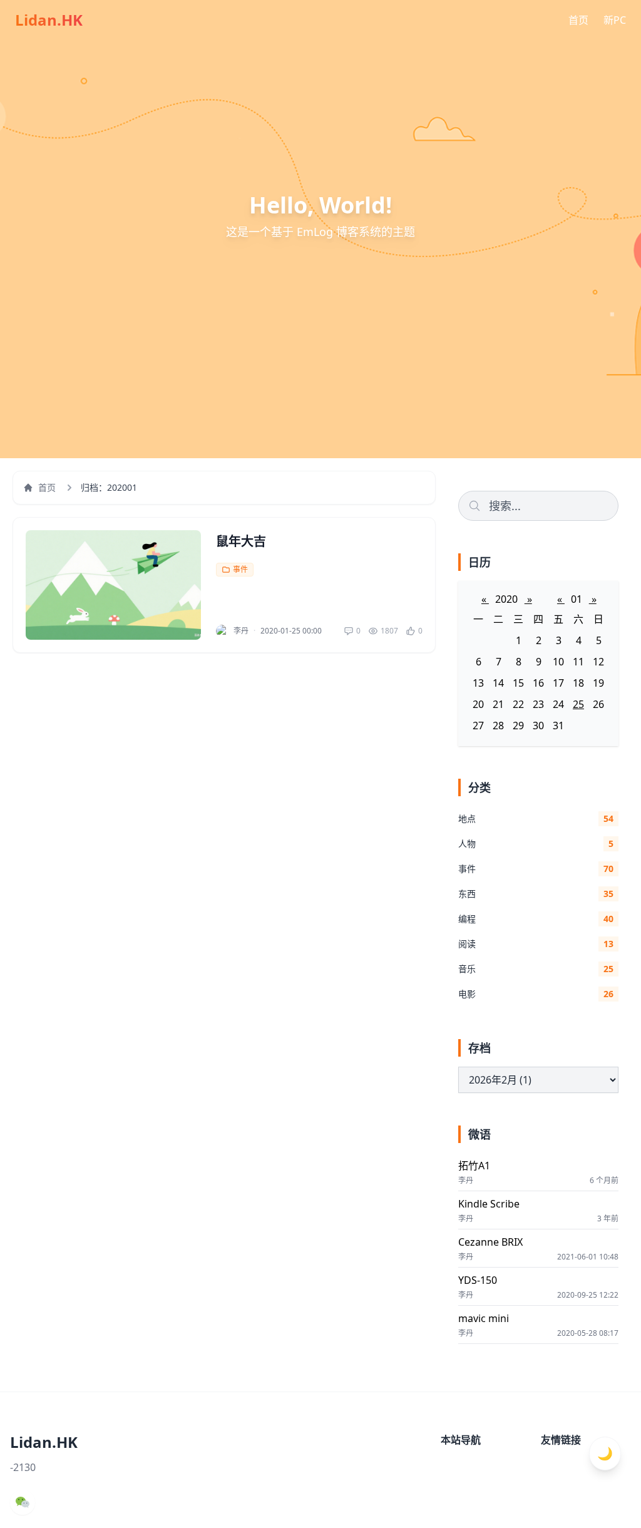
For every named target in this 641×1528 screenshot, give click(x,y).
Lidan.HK (49, 20)
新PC (614, 20)
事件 (240, 569)
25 (578, 704)
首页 (578, 20)
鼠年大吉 (241, 541)
